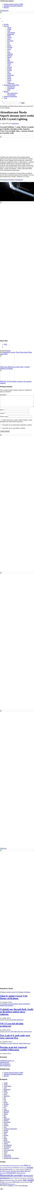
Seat (8, 72)
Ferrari (10, 1167)
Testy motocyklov (12, 93)
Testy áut (6, 26)
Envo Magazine (23, 1185)
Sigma (9, 73)
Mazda (9, 57)
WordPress (10, 1185)
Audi (8, 31)
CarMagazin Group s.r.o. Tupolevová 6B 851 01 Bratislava (7, 1062)
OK (1, 1189)
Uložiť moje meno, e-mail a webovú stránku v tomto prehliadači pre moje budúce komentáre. (16, 420)
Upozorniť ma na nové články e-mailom (13, 428)
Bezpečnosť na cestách (18, 1165)
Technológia (10, 88)
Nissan (9, 63)
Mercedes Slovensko (20, 1173)
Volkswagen (10, 83)
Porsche (31, 1178)
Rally (8, 90)
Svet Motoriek (11, 95)
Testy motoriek (18, 1180)
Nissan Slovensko (22, 1178)
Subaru (12, 1180)
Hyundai (9, 47)
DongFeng (10, 40)
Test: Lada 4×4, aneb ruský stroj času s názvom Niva (15, 1036)
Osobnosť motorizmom (10, 96)
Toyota (9, 80)
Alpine (9, 29)
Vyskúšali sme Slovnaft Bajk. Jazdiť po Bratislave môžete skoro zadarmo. (16, 1011)
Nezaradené (7, 1122)
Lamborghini (13, 1171)
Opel (8, 65)
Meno (2, 410)
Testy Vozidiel (28, 1180)
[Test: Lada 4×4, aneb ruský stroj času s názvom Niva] (16, 1031)
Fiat (8, 42)
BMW (9, 36)
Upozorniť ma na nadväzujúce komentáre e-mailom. (17, 425)
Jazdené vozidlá (19, 1169)
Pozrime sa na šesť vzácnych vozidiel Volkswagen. (13, 1048)
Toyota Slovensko (8, 1182)
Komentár (3, 395)
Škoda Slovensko (11, 1183)
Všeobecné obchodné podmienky (13, 6)
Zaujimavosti (11, 86)
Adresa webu (4, 416)
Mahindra (10, 54)
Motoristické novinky (9, 352)
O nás (5, 98)
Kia (8, 50)
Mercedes (27, 1171)
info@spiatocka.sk (5, 1065)
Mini (8, 60)
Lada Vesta (8, 1171)
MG (8, 59)
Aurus (10, 1165)
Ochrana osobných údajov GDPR (13, 4)
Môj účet (6, 7)
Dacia (9, 39)
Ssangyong (8, 1180)
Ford (8, 44)
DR (5, 1097)
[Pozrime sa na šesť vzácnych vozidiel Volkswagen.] (15, 1043)
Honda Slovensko (22, 1167)
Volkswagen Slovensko (24, 1182)
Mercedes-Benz (11, 1173)
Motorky (6, 91)
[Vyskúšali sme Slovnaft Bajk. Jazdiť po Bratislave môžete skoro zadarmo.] (17, 1005)
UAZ (8, 81)
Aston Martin (11, 32)
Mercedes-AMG (3, 1173)
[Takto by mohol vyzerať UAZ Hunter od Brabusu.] (15, 992)
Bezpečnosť (10, 34)
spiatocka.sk (15, 123)
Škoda (9, 77)
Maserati (9, 55)
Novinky (6, 24)
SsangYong (10, 75)
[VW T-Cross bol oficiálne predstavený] (11, 1019)
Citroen (9, 37)
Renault (9, 70)
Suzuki (9, 78)
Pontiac (9, 68)
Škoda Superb (24, 352)
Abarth (9, 27)
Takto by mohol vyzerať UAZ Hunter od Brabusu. (14, 997)
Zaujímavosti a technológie (11, 85)
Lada (8, 52)
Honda (9, 45)
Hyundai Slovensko (6, 1169)
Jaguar (9, 49)
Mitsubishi (10, 62)
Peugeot (9, 67)
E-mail (2, 413)
